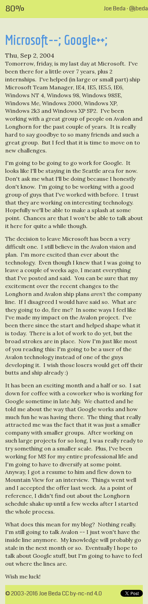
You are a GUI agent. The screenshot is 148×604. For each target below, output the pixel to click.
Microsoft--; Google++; (56, 39)
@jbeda (138, 8)
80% (14, 8)
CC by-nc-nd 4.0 (82, 593)
